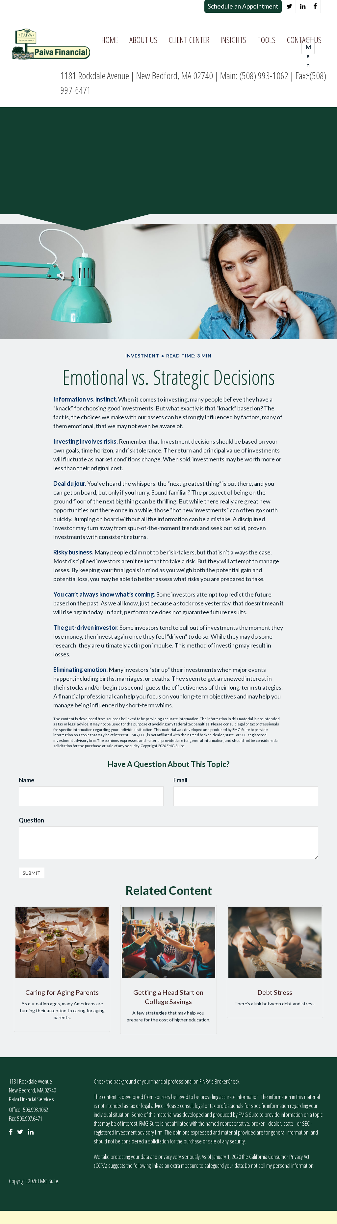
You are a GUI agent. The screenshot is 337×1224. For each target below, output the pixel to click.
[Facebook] (315, 6)
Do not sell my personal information (279, 1165)
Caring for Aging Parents (62, 992)
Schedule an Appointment (243, 6)
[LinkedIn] (303, 6)
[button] (143, 40)
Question (31, 820)
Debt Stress (274, 992)
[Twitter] (289, 6)
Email (180, 780)
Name (26, 780)
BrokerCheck (227, 1081)
